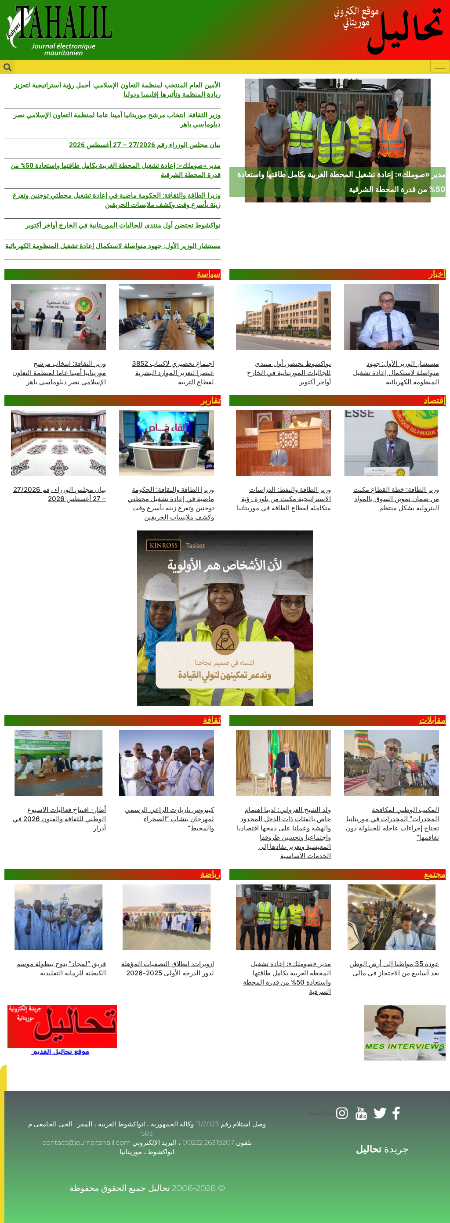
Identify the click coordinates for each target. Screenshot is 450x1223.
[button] (3, 1078)
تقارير (211, 400)
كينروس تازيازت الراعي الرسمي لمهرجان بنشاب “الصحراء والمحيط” (169, 818)
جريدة (382, 1149)
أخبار (437, 274)
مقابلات (432, 720)
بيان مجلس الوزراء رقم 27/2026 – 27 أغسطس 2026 (145, 145)
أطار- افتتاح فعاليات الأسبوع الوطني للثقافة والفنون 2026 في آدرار (59, 818)
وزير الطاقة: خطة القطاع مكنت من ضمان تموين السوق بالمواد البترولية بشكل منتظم (396, 498)
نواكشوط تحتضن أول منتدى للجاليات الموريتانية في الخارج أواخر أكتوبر (123, 225)
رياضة (210, 874)
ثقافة (212, 720)
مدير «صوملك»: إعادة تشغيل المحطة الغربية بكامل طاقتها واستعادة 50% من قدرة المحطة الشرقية (116, 170)
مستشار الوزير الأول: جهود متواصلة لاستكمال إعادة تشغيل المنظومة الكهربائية (113, 246)
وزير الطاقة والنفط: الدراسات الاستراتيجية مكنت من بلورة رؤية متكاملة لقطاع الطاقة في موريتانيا (284, 498)
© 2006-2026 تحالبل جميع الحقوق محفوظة (147, 1188)
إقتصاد (435, 400)
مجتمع (435, 874)
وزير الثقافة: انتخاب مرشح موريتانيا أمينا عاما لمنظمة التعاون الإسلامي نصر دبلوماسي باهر (117, 119)
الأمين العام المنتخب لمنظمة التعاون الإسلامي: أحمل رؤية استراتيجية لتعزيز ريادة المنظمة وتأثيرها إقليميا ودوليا (117, 89)
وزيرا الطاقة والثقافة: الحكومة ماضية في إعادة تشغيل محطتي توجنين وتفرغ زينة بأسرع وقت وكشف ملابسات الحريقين (117, 200)
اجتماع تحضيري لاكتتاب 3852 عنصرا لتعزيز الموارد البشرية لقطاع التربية (173, 372)
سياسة (209, 274)
